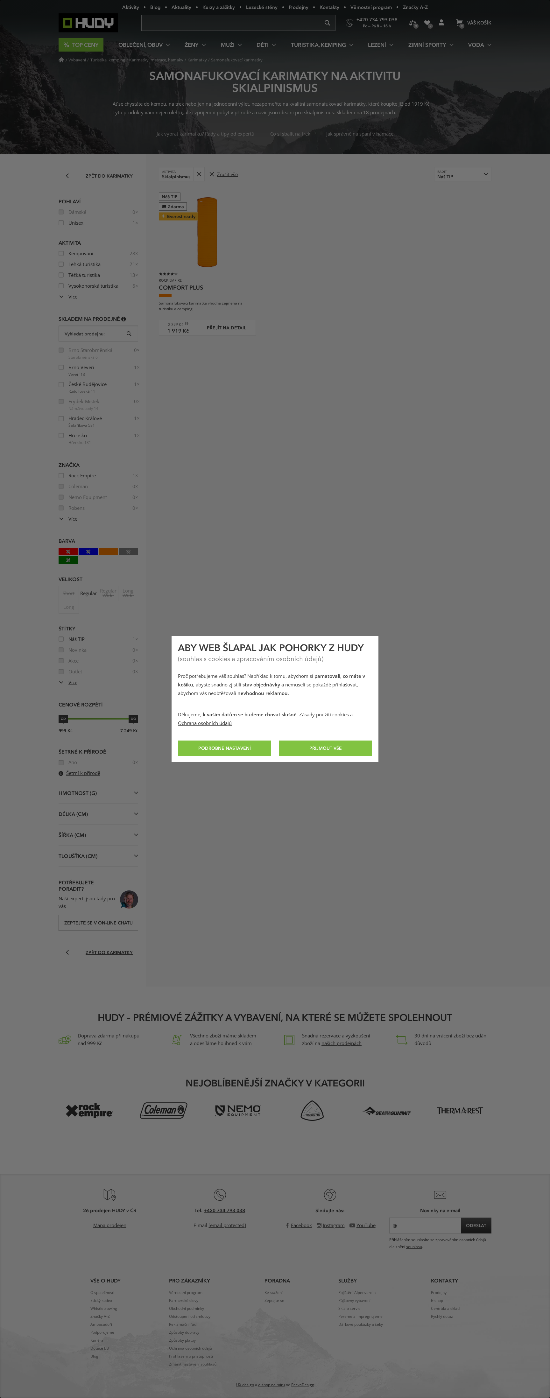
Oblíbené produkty (427, 23)
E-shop (437, 1300)
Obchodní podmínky (186, 1308)
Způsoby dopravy (184, 1332)
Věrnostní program (371, 7)
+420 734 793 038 (224, 1210)
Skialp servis (349, 1308)
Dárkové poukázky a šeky (360, 1324)
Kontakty (329, 7)
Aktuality (181, 7)
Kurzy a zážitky (218, 7)
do (133, 718)
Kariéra (96, 1340)
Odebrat (198, 174)
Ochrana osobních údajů (205, 723)
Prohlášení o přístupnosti (191, 1356)
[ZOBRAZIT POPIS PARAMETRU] (123, 319)
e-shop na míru (271, 1385)
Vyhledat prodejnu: (85, 333)
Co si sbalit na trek (290, 133)
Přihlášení (441, 23)
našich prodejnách (341, 1043)
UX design (245, 1385)
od (63, 718)
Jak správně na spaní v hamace (359, 133)
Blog (155, 7)
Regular (88, 593)
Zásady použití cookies (324, 714)
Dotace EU (99, 1348)
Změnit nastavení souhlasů (192, 1364)
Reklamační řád (182, 1324)
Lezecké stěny (262, 7)
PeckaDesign (302, 1385)
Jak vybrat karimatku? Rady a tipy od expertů (205, 133)
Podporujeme (102, 1332)
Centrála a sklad (445, 1308)
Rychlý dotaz (442, 1316)
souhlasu (414, 1247)
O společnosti (102, 1293)
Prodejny (298, 7)
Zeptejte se (274, 1300)
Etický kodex (101, 1300)
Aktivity (130, 7)
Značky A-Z (415, 7)
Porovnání (412, 23)
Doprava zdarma (96, 1035)
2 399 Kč (173, 324)
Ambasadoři (101, 1324)
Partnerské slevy (183, 1300)
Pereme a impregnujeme (360, 1316)
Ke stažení (273, 1293)
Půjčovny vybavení (354, 1300)
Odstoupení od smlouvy (189, 1316)
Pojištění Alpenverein (357, 1293)
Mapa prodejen (109, 1225)
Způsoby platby (182, 1340)
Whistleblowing (103, 1308)
